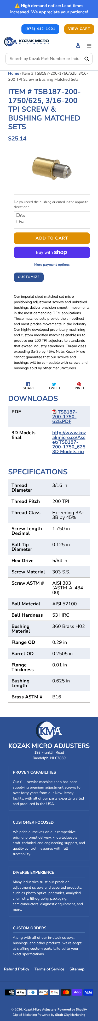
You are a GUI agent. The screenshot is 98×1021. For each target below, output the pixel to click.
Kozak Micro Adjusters (40, 1009)
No (22, 222)
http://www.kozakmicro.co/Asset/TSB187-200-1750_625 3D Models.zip (69, 442)
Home (13, 73)
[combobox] (49, 58)
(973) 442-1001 (40, 28)
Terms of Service (49, 969)
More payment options (52, 264)
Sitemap (77, 969)
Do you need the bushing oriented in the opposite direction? (51, 205)
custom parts (41, 948)
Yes (22, 215)
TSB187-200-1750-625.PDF (64, 417)
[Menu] (89, 45)
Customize (29, 277)
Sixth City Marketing (70, 1015)
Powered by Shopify (72, 1009)
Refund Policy (16, 969)
